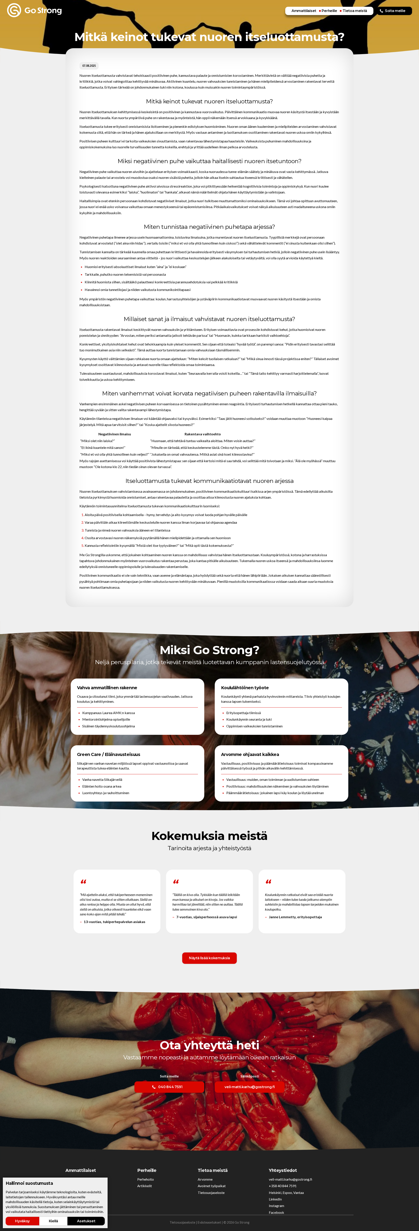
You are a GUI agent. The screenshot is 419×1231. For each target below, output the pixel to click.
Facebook (276, 1212)
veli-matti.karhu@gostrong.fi (250, 1087)
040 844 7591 (170, 1087)
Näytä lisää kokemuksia (209, 958)
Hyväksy (22, 1221)
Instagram (276, 1206)
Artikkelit (144, 1186)
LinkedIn (275, 1199)
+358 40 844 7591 (283, 1186)
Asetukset (86, 1221)
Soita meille (395, 11)
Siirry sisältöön (229, 11)
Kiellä (53, 1221)
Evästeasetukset (209, 1222)
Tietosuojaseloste (211, 1192)
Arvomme (205, 1179)
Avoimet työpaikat (212, 1186)
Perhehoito (145, 1179)
